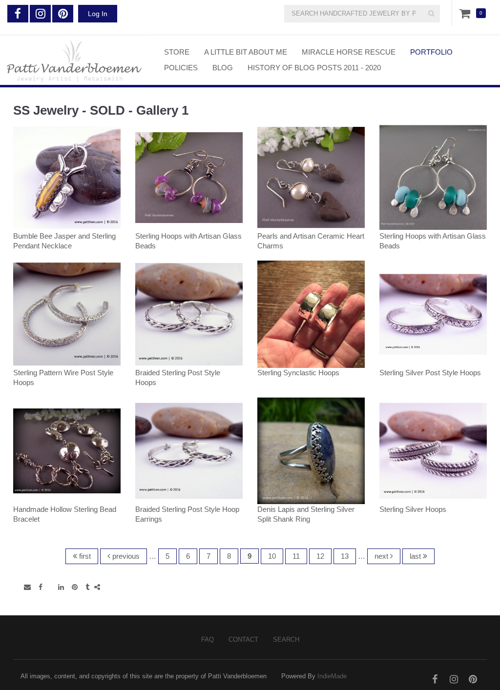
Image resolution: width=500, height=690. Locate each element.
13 (345, 556)
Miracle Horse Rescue (349, 52)
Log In (97, 14)
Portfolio (431, 52)
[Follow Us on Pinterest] (62, 13)
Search (286, 639)
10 (272, 556)
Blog (222, 67)
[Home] (74, 60)
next (382, 556)
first (84, 556)
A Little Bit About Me (245, 52)
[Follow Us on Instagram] (40, 13)
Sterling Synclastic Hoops (298, 372)
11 (296, 556)
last (416, 556)
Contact (243, 639)
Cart (466, 13)
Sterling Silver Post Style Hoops (430, 372)
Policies (181, 67)
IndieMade (332, 676)
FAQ (207, 639)
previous (125, 556)
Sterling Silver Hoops (412, 509)
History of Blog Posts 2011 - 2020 (314, 67)
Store (176, 52)
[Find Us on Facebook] (17, 13)
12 (320, 556)
